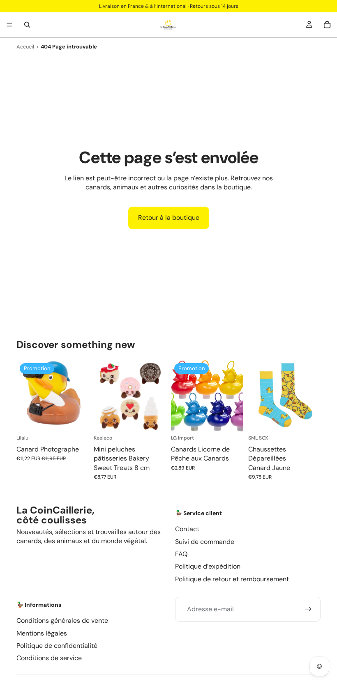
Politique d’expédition (207, 566)
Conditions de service (49, 658)
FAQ (181, 554)
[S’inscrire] (308, 609)
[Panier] (327, 25)
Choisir (160, 419)
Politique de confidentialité (56, 645)
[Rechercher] (27, 25)
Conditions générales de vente (62, 620)
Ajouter (314, 419)
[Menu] (9, 24)
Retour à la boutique (168, 217)
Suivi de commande (204, 541)
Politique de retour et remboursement (232, 579)
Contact (187, 529)
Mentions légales (41, 633)
